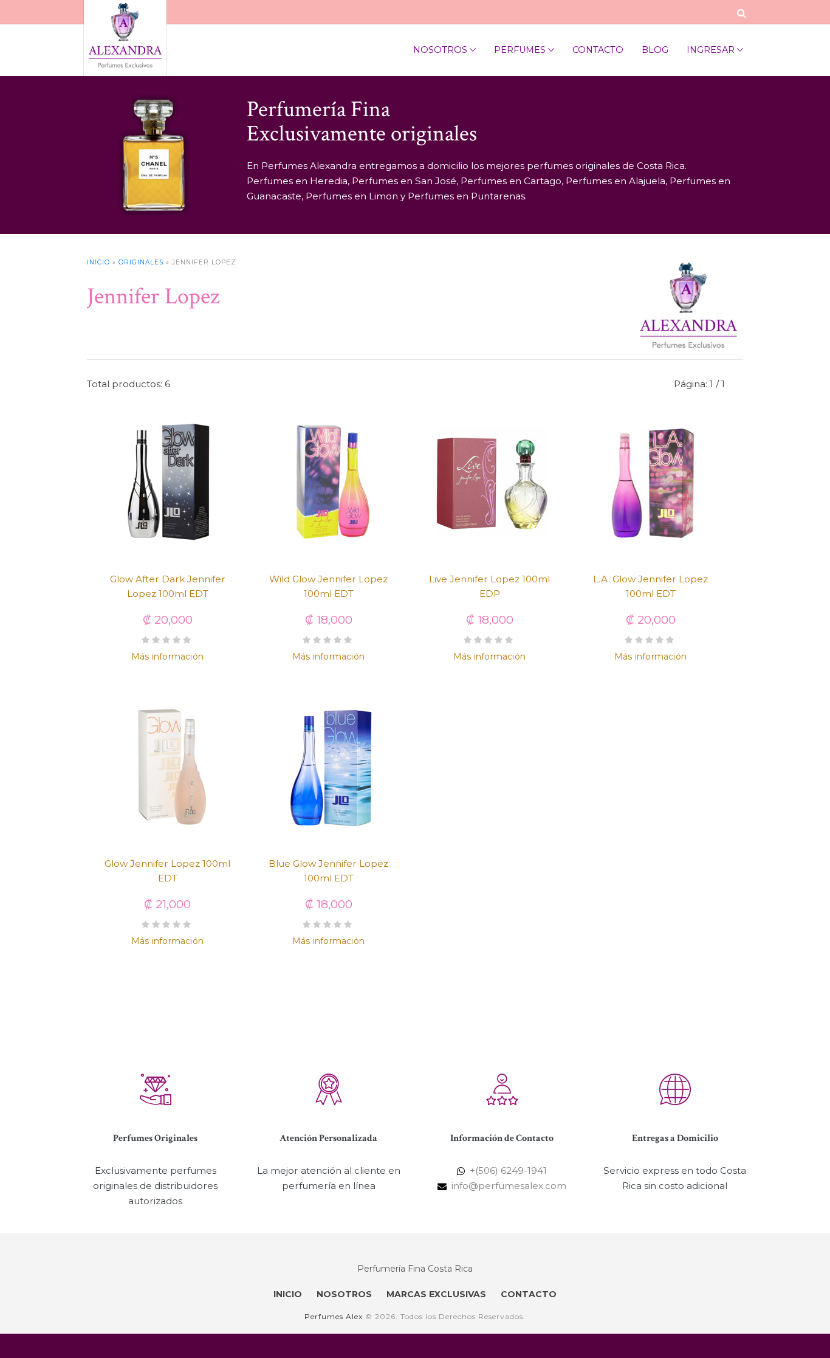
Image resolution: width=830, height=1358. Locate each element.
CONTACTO (529, 1294)
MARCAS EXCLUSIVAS (436, 1294)
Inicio (98, 262)
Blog (655, 49)
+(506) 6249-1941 (508, 1170)
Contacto (597, 49)
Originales (140, 262)
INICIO (287, 1294)
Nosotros (440, 49)
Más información (167, 656)
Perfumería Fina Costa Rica (415, 1268)
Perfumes (520, 49)
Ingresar (711, 49)
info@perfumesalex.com (508, 1185)
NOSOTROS (344, 1294)
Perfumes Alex (333, 1316)
